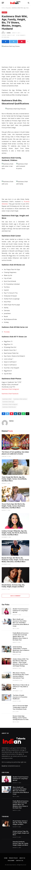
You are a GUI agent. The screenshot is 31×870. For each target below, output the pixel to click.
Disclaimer (11, 860)
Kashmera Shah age (8, 401)
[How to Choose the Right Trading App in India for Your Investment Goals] (6, 708)
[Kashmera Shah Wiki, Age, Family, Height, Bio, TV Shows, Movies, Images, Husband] (15, 54)
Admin (9, 32)
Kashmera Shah (7, 399)
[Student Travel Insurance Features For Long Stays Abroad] (6, 611)
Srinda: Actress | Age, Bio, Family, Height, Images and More (21, 833)
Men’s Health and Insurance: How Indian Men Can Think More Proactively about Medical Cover (21, 622)
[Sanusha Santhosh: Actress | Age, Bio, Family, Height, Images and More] (6, 844)
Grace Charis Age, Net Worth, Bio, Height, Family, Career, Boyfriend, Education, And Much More (13, 506)
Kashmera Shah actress (20, 399)
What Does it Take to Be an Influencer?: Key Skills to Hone (21, 686)
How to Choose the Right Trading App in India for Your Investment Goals (20, 707)
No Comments (21, 35)
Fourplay (7, 332)
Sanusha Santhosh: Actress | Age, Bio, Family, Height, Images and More (20, 843)
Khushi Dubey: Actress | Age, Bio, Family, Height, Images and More (13, 586)
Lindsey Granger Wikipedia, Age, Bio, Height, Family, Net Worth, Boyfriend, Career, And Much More (14, 533)
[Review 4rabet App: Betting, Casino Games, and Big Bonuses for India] (6, 718)
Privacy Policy (13, 858)
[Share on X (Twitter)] (13, 41)
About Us (22, 858)
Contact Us (19, 860)
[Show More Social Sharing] (27, 41)
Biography (8, 8)
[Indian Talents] (15, 3)
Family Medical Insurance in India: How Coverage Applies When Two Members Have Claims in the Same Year (20, 636)
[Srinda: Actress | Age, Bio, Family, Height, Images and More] (6, 833)
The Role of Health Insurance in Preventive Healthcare (20, 697)
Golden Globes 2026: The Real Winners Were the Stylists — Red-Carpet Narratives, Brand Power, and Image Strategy (21, 662)
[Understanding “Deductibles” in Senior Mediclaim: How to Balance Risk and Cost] (6, 649)
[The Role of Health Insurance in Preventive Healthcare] (6, 697)
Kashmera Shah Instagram (10, 389)
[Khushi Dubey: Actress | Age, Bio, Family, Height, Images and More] (15, 575)
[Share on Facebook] (5, 41)
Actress (4, 12)
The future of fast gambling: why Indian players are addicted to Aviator (15, 453)
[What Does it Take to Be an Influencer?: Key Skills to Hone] (6, 687)
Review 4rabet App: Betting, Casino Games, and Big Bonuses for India (20, 717)
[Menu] (3, 3)
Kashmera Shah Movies (9, 407)
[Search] (28, 3)
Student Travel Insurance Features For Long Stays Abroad (20, 610)
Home (3, 8)
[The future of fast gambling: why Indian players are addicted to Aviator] (15, 442)
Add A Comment (15, 596)
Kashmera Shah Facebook (10, 394)
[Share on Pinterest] (22, 41)
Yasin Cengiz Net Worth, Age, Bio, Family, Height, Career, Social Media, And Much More (14, 479)
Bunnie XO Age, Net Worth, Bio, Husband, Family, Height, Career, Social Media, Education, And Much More (15, 559)
